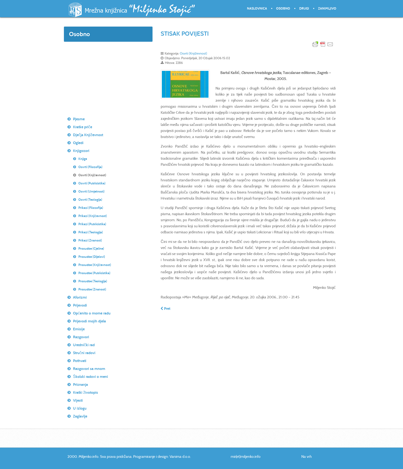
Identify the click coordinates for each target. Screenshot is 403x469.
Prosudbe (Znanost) (92, 289)
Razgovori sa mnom (89, 368)
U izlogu (80, 408)
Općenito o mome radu (92, 313)
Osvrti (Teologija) (90, 200)
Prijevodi (80, 305)
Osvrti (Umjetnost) (91, 191)
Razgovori (81, 337)
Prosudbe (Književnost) (94, 265)
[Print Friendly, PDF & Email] (323, 44)
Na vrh (306, 456)
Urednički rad (84, 345)
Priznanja (80, 384)
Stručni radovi (84, 353)
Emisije (79, 329)
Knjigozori (81, 150)
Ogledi (78, 143)
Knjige (82, 159)
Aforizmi (80, 297)
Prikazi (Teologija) (90, 232)
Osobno (283, 8)
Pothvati (79, 361)
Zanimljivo (327, 8)
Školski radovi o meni (90, 376)
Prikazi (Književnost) (92, 216)
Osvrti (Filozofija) (90, 167)
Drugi (304, 8)
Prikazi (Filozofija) (90, 208)
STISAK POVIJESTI (185, 33)
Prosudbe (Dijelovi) (91, 257)
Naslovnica (257, 8)
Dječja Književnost (88, 135)
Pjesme (79, 119)
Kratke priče (82, 127)
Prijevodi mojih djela (89, 321)
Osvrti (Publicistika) (91, 183)
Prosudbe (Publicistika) (94, 273)
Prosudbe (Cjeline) (91, 249)
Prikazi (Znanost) (90, 240)
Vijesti (78, 400)
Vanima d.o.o (180, 456)
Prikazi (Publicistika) (92, 224)
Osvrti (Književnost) (193, 53)
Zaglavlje (80, 416)
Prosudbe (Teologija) (92, 281)
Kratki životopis (85, 392)
